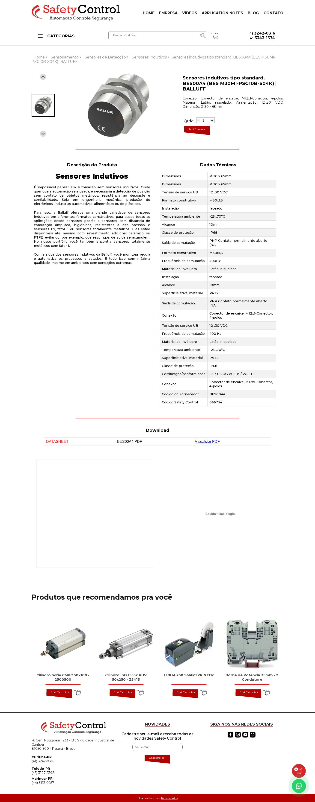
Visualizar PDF (207, 441)
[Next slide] (43, 134)
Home (39, 57)
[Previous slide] (43, 77)
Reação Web (169, 798)
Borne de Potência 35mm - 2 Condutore (252, 677)
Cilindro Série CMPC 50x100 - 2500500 (62, 677)
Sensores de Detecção (105, 57)
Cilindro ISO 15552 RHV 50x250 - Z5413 (126, 677)
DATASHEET (57, 441)
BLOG (253, 13)
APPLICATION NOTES (222, 13)
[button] (43, 105)
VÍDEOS (189, 13)
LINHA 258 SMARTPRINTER (189, 675)
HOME (149, 13)
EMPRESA (168, 13)
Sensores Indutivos (149, 57)
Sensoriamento (65, 57)
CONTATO (273, 13)
